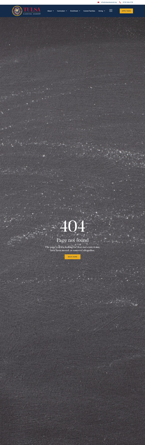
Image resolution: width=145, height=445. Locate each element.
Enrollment (74, 11)
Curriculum (61, 11)
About (49, 11)
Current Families (89, 11)
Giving (101, 11)
